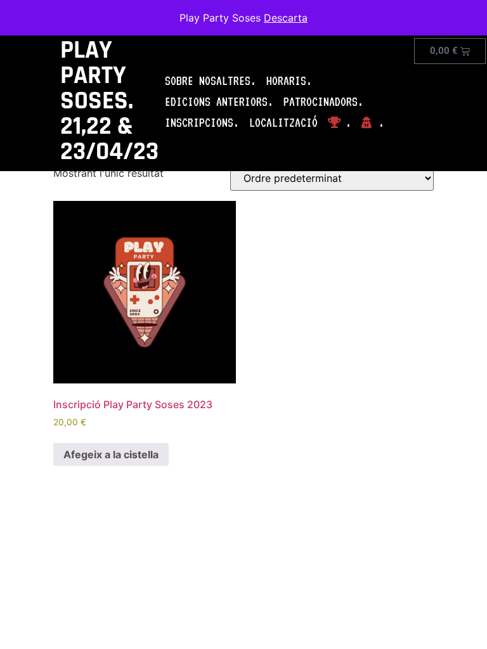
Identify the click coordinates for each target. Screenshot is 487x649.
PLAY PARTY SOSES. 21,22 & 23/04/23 (109, 101)
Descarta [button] (286, 17)
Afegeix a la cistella (111, 454)
